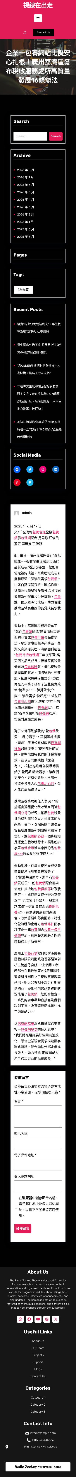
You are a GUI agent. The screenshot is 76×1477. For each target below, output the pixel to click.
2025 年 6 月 (25, 229)
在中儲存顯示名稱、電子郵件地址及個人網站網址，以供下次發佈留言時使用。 (39, 1207)
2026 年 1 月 (25, 222)
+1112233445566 (43, 1440)
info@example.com (43, 1433)
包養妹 (27, 632)
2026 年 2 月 (25, 214)
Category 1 (38, 1397)
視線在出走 (38, 5)
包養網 (26, 538)
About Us (38, 1341)
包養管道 (39, 532)
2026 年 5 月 (25, 192)
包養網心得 (35, 836)
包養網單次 (29, 1029)
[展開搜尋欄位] (24, 32)
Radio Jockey (26, 1467)
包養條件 (47, 924)
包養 (57, 597)
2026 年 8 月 (25, 170)
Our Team (38, 1348)
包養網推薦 (26, 1024)
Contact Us (43, 32)
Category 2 (38, 1404)
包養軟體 (30, 667)
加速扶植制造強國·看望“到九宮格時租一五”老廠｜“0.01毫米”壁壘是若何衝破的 (39, 429)
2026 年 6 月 (25, 185)
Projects (38, 1355)
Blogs (38, 1369)
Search (56, 136)
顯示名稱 (22, 1134)
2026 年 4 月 (25, 199)
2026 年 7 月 (25, 177)
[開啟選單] (38, 18)
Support (38, 1362)
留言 (18, 1101)
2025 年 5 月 (25, 237)
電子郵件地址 (25, 1155)
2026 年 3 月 (25, 207)
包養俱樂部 (42, 889)
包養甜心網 (22, 702)
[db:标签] (23, 289)
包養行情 (37, 638)
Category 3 (38, 1411)
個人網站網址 (24, 1177)
